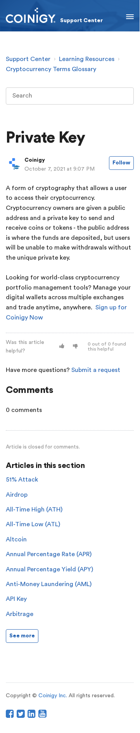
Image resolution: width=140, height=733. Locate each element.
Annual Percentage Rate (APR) (49, 554)
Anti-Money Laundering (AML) (49, 584)
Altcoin (16, 539)
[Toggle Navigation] (130, 15)
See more (22, 636)
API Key (16, 599)
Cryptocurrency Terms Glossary (51, 69)
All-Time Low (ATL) (33, 524)
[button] (62, 346)
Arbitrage (19, 614)
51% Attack (22, 479)
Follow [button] (121, 163)
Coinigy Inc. (52, 695)
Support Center (28, 59)
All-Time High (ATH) (34, 509)
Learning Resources (86, 59)
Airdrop (17, 495)
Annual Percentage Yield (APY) (49, 569)
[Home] (54, 15)
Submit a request (95, 370)
